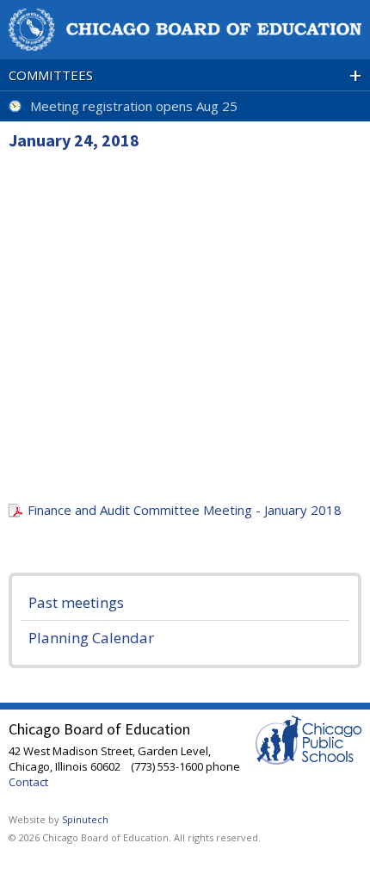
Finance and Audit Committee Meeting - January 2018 (185, 509)
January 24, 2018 (74, 140)
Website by (58, 819)
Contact (28, 782)
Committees (185, 74)
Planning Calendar (91, 638)
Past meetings (76, 602)
